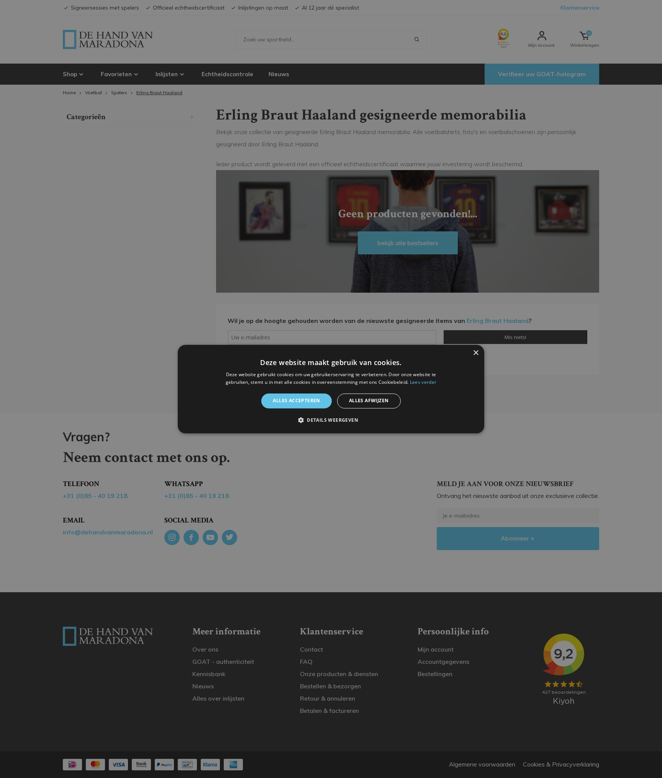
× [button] (475, 353)
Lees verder (423, 382)
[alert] (331, 389)
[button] (331, 420)
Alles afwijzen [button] (369, 401)
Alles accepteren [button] (296, 401)
